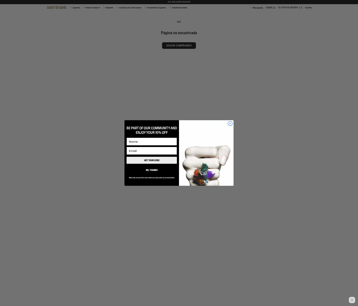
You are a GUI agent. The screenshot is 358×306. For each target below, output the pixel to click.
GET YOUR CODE (151, 160)
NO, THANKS (152, 170)
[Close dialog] (230, 123)
